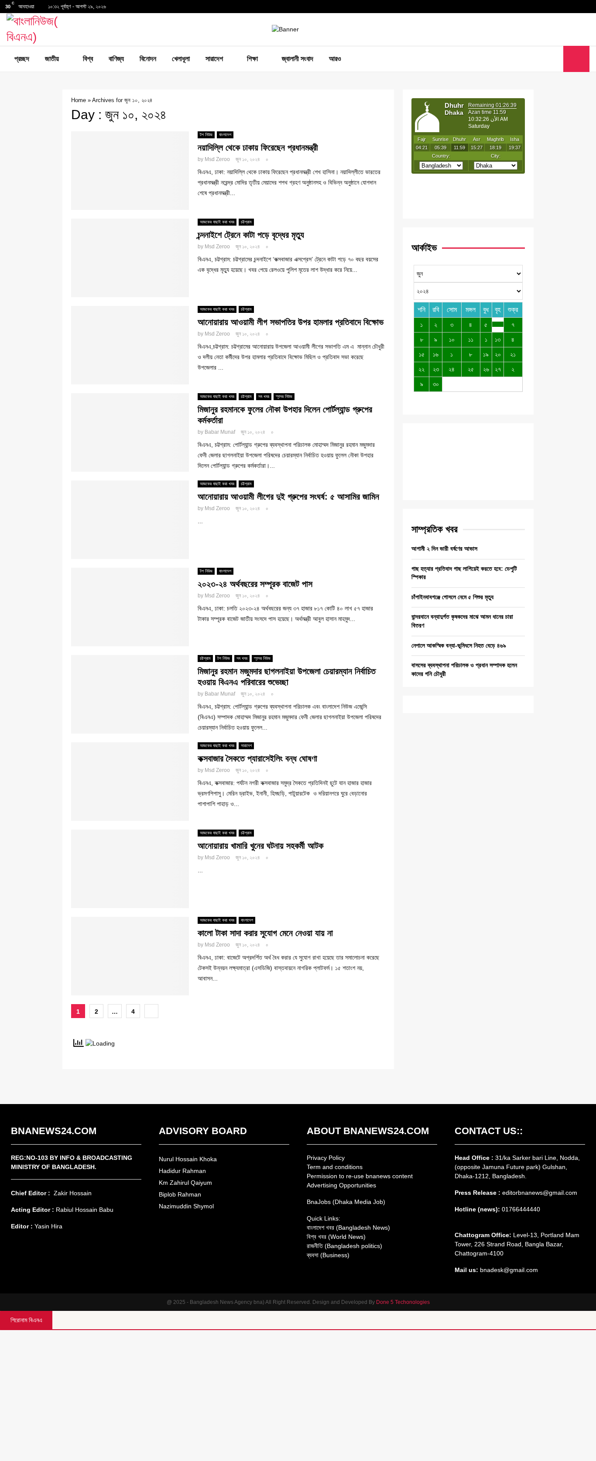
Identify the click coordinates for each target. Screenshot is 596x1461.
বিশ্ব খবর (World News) (336, 1236)
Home (78, 100)
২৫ (471, 369)
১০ (452, 339)
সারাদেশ (214, 58)
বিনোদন (148, 58)
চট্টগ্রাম (246, 221)
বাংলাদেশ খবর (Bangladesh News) (348, 1227)
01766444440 (521, 1209)
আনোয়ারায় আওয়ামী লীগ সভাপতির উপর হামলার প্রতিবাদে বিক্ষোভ (291, 322)
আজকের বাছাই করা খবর (217, 221)
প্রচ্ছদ (21, 58)
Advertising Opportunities (341, 1185)
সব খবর (263, 396)
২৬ (486, 369)
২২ (421, 369)
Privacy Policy (326, 1157)
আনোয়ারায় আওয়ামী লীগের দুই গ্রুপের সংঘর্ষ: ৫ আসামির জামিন (290, 496)
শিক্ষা (252, 58)
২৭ (498, 369)
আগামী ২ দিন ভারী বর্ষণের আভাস (444, 548)
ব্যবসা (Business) (328, 1255)
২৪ (452, 369)
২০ (498, 354)
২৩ (436, 369)
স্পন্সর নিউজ (284, 396)
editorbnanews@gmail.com (539, 1192)
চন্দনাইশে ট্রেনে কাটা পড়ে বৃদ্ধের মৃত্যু (251, 235)
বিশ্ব (88, 58)
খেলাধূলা (181, 58)
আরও (335, 58)
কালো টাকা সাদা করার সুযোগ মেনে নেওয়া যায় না (265, 933)
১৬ (435, 354)
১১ (470, 339)
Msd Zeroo (217, 159)
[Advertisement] (298, 1395)
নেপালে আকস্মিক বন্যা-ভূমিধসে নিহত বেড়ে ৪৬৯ (458, 645)
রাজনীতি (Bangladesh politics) (344, 1245)
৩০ (436, 384)
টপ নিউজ (206, 134)
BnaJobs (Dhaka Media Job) (346, 1201)
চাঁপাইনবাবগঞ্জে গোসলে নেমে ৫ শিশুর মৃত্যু (452, 596)
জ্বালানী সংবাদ (297, 58)
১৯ (486, 354)
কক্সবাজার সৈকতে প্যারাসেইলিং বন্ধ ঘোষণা (257, 758)
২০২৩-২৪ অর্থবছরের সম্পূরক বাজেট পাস (255, 584)
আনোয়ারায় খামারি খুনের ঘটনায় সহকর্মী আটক (260, 846)
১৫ (422, 354)
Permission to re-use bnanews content (360, 1176)
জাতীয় (52, 58)
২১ (513, 354)
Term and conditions (335, 1166)
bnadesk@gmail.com (508, 1269)
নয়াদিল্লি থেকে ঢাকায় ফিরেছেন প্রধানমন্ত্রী (258, 147)
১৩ (497, 339)
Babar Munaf (220, 432)
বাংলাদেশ (225, 134)
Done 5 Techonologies (403, 1302)
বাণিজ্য (116, 58)
